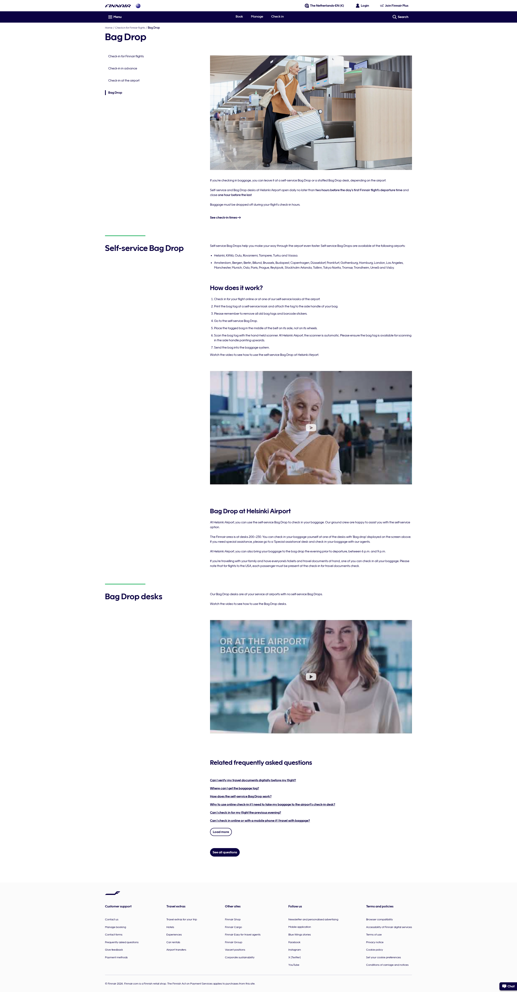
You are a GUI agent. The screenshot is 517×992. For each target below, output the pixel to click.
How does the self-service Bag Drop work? (241, 796)
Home (108, 27)
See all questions (225, 852)
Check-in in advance (122, 68)
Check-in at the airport (124, 80)
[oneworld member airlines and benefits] (138, 5)
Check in (277, 16)
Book (239, 16)
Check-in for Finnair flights (130, 27)
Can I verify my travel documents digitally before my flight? (253, 780)
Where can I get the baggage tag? (234, 788)
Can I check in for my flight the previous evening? (245, 812)
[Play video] (311, 427)
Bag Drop (113, 93)
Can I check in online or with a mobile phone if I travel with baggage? (260, 820)
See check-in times (223, 217)
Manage (257, 16)
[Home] (118, 5)
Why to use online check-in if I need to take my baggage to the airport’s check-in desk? (272, 804)
